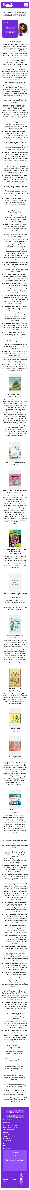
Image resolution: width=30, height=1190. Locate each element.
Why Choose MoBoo (15, 1164)
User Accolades (8, 1144)
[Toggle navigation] (26, 5)
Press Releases (7, 1142)
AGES (14, 1156)
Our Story (6, 1134)
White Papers (7, 1140)
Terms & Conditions (9, 1136)
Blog (15, 1169)
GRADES (14, 1152)
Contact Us (6, 1133)
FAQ (4, 1146)
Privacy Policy (7, 1138)
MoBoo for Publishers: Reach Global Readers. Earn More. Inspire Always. (15, 1159)
